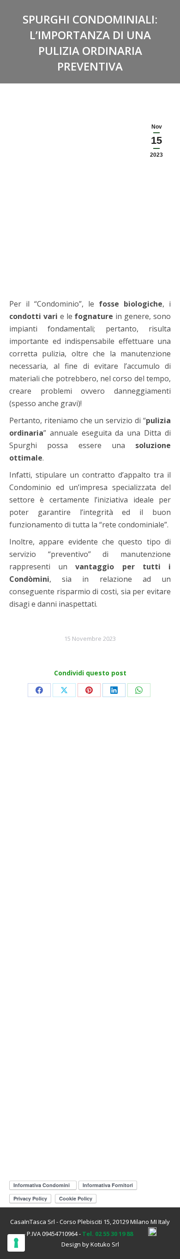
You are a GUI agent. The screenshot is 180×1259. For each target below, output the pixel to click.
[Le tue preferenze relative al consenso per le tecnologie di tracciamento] (16, 1243)
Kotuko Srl (104, 1244)
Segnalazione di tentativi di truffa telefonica (84, 773)
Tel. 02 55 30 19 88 (107, 1233)
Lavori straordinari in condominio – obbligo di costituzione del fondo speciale (86, 1060)
